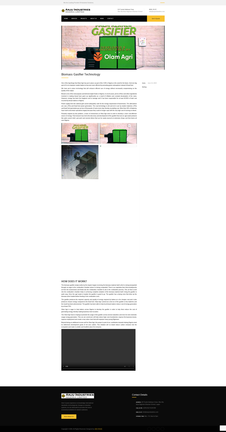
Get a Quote (156, 19)
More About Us (69, 417)
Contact (110, 19)
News (102, 19)
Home (66, 19)
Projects (84, 19)
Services (74, 19)
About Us (93, 19)
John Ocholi (98, 429)
